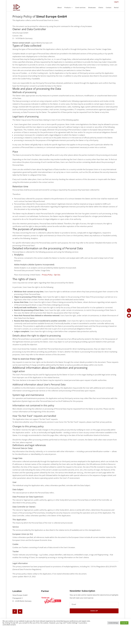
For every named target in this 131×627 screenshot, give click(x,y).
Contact (108, 7)
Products (67, 7)
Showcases (92, 7)
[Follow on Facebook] (14, 611)
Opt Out (57, 275)
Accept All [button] (124, 623)
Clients (100, 7)
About (59, 7)
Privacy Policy (47, 275)
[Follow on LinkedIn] (20, 611)
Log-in (116, 2)
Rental (116, 7)
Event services (80, 7)
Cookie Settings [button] (113, 623)
